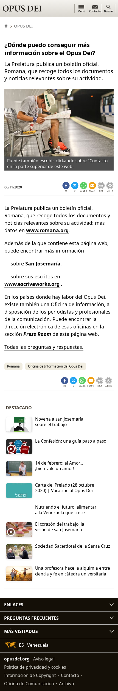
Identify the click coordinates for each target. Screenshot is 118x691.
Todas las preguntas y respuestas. (43, 347)
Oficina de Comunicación (29, 684)
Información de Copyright (30, 675)
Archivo (66, 684)
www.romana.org (47, 230)
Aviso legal (44, 659)
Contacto (70, 675)
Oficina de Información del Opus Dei (55, 366)
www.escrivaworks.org (32, 284)
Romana (13, 366)
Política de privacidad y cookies (35, 667)
